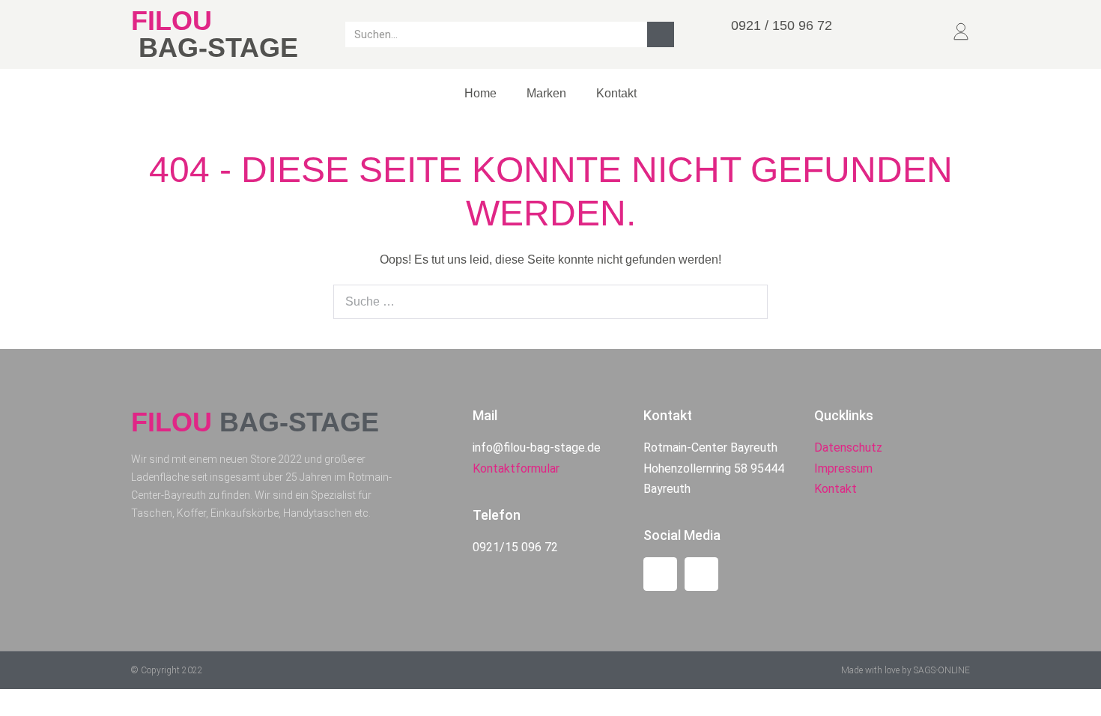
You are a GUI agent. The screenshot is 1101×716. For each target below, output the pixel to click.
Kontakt (616, 93)
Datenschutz (848, 447)
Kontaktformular (516, 468)
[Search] (748, 301)
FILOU (171, 20)
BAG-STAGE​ (218, 47)
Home (480, 93)
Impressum (843, 468)
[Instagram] (701, 574)
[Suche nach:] (550, 301)
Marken (546, 93)
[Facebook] (660, 574)
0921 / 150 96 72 (781, 25)
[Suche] (660, 34)
